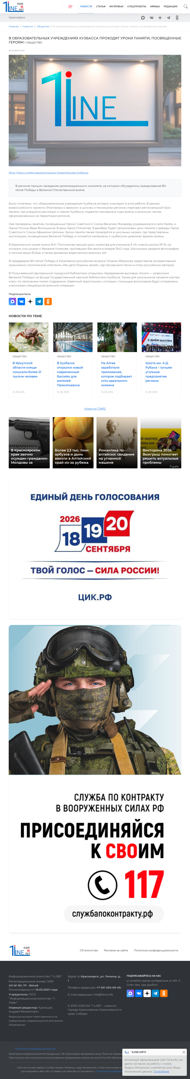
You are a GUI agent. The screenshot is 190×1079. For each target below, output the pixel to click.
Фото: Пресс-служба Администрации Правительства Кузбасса (48, 172)
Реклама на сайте (116, 950)
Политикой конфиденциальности (115, 1071)
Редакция (170, 6)
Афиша (155, 6)
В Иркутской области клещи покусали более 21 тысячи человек (27, 369)
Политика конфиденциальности (156, 950)
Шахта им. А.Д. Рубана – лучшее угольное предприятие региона (158, 372)
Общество (20, 356)
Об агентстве (89, 950)
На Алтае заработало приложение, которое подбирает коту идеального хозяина (116, 374)
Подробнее (161, 1071)
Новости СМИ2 (95, 408)
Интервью (116, 6)
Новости (86, 6)
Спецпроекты (136, 6)
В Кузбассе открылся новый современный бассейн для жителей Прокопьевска (70, 374)
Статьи (101, 6)
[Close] (184, 1052)
